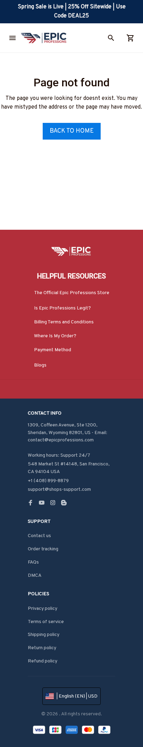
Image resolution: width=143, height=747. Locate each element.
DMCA (35, 576)
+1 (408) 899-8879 (48, 481)
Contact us (39, 536)
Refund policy (42, 661)
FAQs (33, 562)
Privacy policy (42, 609)
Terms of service (46, 622)
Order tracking (43, 549)
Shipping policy (43, 635)
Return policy (42, 648)
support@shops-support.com (59, 490)
